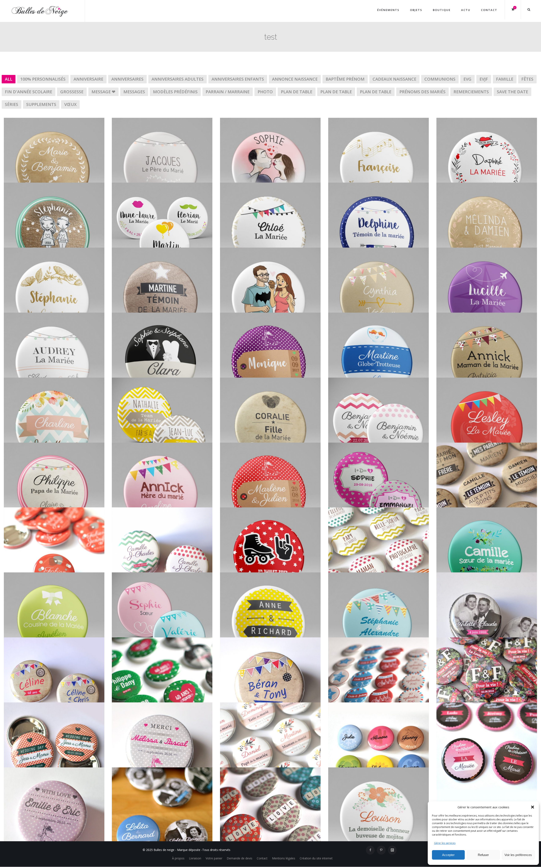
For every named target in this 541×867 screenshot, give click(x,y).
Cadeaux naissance (394, 79)
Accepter (448, 855)
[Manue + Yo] (162, 254)
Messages (134, 92)
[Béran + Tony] (270, 644)
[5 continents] (378, 709)
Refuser (483, 855)
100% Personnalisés (43, 79)
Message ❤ (103, 92)
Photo (265, 92)
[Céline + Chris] (54, 644)
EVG (467, 79)
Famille (504, 79)
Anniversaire (88, 79)
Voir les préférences (518, 855)
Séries (11, 104)
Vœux (70, 104)
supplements (41, 104)
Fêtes (527, 79)
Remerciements (471, 92)
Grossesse (71, 92)
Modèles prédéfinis (175, 92)
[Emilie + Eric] (54, 774)
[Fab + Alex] (162, 384)
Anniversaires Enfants (238, 79)
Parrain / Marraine (228, 92)
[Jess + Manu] (54, 709)
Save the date (512, 92)
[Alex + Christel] (270, 254)
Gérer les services (444, 843)
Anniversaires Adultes (178, 79)
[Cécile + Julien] (378, 644)
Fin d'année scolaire (28, 92)
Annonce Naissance (295, 79)
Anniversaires (127, 79)
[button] (532, 807)
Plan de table (296, 92)
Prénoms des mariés (422, 92)
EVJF (484, 79)
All (8, 79)
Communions (439, 79)
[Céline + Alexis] (486, 514)
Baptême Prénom (345, 79)
